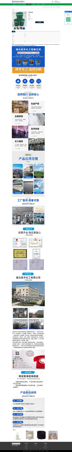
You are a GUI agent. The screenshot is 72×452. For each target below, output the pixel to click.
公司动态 (24, 4)
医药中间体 (45, 446)
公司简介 (26, 445)
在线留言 (43, 4)
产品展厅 (29, 4)
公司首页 (14, 4)
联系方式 (38, 4)
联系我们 (26, 447)
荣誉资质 (26, 446)
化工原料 (45, 445)
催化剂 (45, 448)
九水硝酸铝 (29, 439)
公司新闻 (36, 445)
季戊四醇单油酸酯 (18, 439)
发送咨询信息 (39, 22)
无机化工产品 (45, 447)
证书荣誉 (33, 4)
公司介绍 (19, 4)
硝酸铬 (41, 439)
